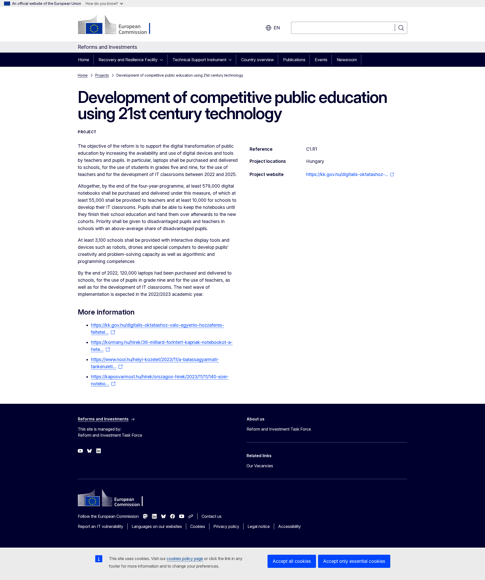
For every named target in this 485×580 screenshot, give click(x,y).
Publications (294, 59)
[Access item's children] (163, 60)
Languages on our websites (157, 526)
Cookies (197, 526)
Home (83, 59)
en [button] (277, 27)
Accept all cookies (292, 561)
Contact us (212, 516)
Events (321, 59)
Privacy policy (226, 526)
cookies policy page (185, 558)
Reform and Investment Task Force (279, 429)
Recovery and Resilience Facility (128, 59)
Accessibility (289, 526)
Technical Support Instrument (199, 59)
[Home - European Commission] (118, 25)
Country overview (257, 59)
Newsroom (347, 59)
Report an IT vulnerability (100, 526)
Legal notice (259, 526)
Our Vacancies (260, 465)
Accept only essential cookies (354, 561)
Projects (102, 75)
